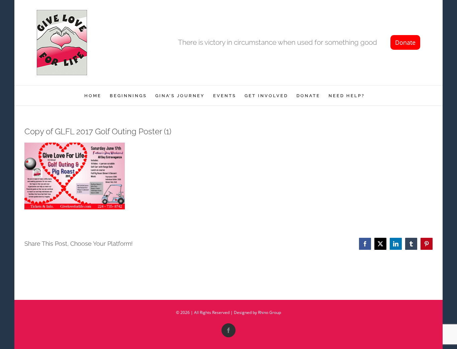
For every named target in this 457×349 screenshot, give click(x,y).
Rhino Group (269, 312)
